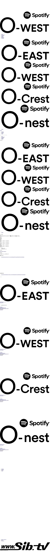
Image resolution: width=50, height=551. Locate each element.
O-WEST (2, 132)
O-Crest (2, 470)
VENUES (2, 38)
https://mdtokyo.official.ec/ (3, 251)
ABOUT (2, 36)
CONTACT (1, 355)
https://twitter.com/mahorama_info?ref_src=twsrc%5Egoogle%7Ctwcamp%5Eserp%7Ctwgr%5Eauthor (13, 274)
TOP (2, 34)
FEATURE (2, 37)
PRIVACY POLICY (3, 539)
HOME (2, 129)
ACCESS (2, 35)
